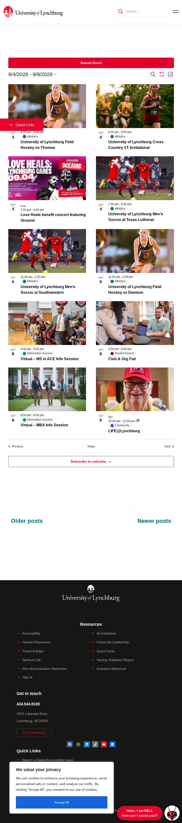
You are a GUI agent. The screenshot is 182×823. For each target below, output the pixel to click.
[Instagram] (78, 744)
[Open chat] (172, 813)
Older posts (27, 521)
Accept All (62, 802)
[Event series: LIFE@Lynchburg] (137, 421)
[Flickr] (112, 744)
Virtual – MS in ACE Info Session (50, 359)
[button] (34, 732)
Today (91, 446)
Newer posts (154, 521)
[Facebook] (70, 744)
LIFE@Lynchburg (124, 431)
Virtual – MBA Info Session (44, 425)
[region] (61, 788)
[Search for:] (142, 11)
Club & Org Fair (122, 359)
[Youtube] (104, 744)
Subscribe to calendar (88, 461)
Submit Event (91, 63)
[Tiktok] (95, 744)
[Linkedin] (87, 744)
